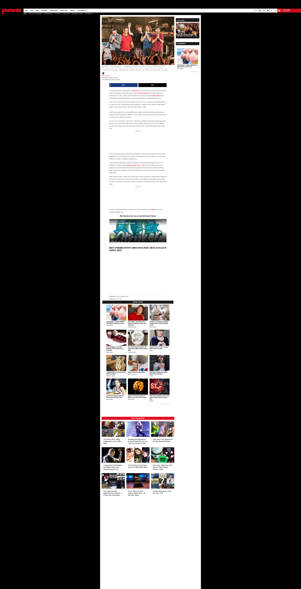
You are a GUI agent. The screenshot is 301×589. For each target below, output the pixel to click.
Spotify (118, 212)
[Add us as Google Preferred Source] (260, 11)
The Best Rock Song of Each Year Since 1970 (162, 492)
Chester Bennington (142, 93)
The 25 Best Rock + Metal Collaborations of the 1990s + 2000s (112, 441)
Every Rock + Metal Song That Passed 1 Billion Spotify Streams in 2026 (162, 467)
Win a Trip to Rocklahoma (35, 13)
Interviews (44, 10)
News (26, 10)
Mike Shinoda (156, 95)
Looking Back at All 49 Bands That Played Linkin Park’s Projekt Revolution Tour (112, 467)
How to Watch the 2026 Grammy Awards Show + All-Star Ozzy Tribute (137, 493)
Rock (120, 299)
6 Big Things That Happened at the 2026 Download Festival (162, 440)
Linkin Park (135, 90)
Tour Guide (57, 13)
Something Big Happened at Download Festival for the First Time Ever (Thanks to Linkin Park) (138, 441)
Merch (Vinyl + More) (77, 13)
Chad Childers (106, 75)
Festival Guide (66, 13)
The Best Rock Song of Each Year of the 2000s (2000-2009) (137, 466)
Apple (152, 209)
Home (25, 13)
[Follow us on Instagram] (264, 11)
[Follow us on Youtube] (268, 11)
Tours (37, 10)
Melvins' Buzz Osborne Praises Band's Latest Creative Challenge (187, 35)
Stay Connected (89, 13)
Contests (72, 10)
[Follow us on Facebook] (272, 11)
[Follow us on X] (275, 11)
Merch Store (64, 10)
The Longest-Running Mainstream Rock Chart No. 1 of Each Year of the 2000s (112, 493)
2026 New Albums (48, 13)
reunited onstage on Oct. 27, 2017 (135, 165)
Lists (31, 10)
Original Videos (54, 10)
